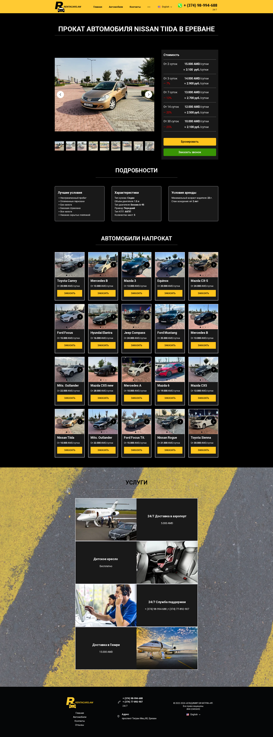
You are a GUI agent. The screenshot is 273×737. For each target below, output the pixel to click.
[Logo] (68, 6)
